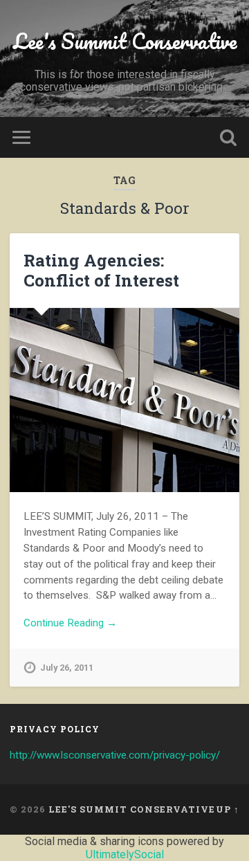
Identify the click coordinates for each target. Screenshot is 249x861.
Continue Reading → (70, 623)
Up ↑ (227, 809)
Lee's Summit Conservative (125, 41)
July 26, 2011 (66, 667)
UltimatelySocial (125, 854)
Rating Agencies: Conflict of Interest (101, 270)
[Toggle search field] (228, 137)
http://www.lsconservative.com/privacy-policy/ (115, 755)
